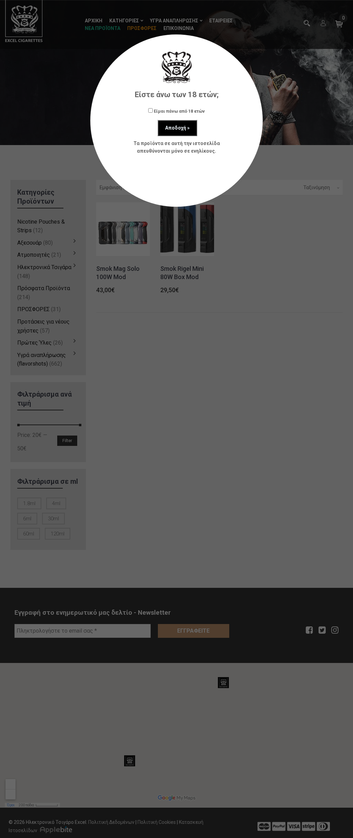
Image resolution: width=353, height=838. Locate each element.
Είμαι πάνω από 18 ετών (179, 111)
